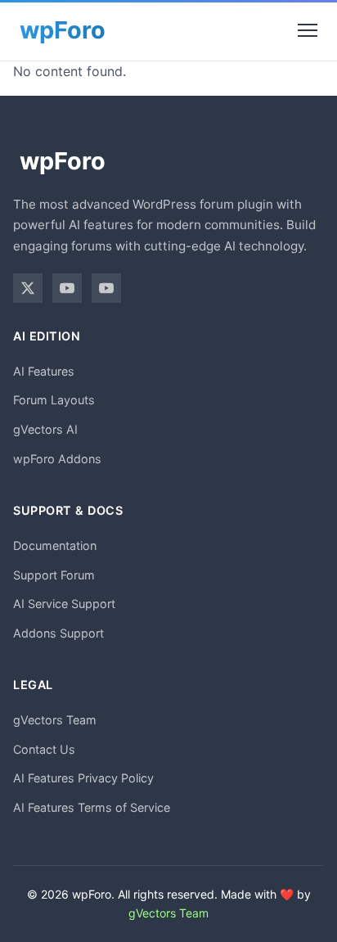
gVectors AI (45, 429)
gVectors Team (55, 720)
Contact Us (44, 749)
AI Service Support (64, 604)
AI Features (43, 371)
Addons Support (58, 633)
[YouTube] (67, 288)
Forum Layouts (54, 400)
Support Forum (54, 575)
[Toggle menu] (307, 30)
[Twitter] (28, 288)
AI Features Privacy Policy (83, 778)
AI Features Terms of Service (91, 807)
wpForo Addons (57, 459)
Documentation (55, 545)
